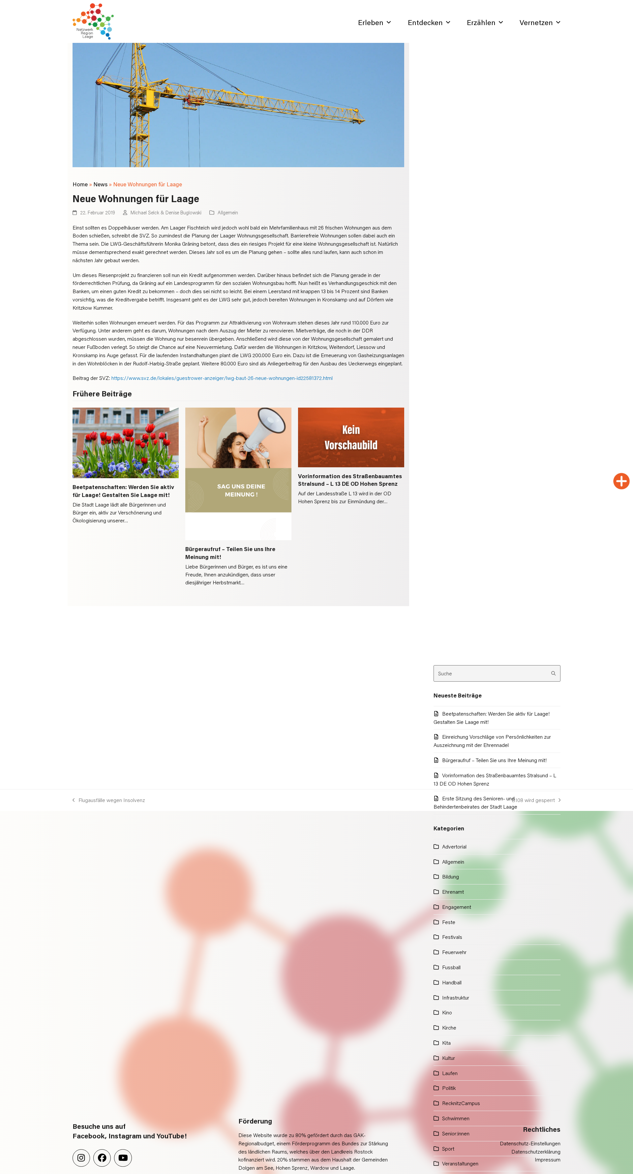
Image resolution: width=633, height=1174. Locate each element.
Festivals (452, 936)
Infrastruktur (455, 997)
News (100, 184)
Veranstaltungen (460, 1163)
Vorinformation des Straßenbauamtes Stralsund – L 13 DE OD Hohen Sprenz (350, 480)
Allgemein (228, 212)
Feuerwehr (454, 951)
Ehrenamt (453, 891)
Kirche (449, 1027)
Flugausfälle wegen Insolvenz (109, 800)
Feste (448, 921)
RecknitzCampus (461, 1102)
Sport (448, 1148)
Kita (446, 1042)
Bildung (450, 876)
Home (80, 184)
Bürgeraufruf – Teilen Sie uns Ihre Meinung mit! (494, 760)
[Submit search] (553, 673)
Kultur (448, 1057)
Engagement (456, 906)
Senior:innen (455, 1133)
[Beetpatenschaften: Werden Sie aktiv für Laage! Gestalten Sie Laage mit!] (126, 442)
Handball (452, 982)
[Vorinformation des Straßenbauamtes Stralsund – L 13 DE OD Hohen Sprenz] (351, 436)
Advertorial (454, 846)
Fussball (451, 967)
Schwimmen (455, 1118)
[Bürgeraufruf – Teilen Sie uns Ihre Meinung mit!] (238, 473)
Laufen (450, 1072)
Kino (447, 1012)
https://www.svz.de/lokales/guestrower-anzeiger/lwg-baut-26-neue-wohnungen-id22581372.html (222, 377)
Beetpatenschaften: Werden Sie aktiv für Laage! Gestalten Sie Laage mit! (123, 491)
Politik (449, 1087)
